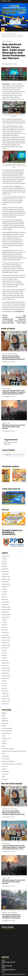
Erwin (14, 362)
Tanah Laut (5, 774)
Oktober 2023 (5, 642)
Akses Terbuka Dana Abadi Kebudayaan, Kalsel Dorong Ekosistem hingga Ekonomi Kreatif (13, 357)
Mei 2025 (4, 594)
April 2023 (4, 658)
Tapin (3, 776)
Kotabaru (4, 741)
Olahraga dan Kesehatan (8, 748)
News (3, 41)
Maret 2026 (5, 569)
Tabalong (4, 769)
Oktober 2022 (5, 673)
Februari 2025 (5, 602)
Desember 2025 (6, 576)
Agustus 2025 (5, 586)
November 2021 (6, 701)
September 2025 (6, 584)
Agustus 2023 (5, 647)
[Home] (3, 29)
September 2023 (6, 645)
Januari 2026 (5, 574)
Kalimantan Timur (6, 738)
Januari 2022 (5, 696)
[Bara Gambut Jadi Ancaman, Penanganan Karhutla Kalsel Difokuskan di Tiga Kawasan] (14, 900)
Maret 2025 (5, 599)
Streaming (4, 766)
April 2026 (4, 566)
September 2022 (6, 675)
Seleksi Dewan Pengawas (8, 761)
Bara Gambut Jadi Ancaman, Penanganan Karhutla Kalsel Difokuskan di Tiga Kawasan (11, 916)
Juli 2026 (4, 558)
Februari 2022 (5, 693)
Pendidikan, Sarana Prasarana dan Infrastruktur (14, 751)
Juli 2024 (4, 620)
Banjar (3, 715)
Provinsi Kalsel (8, 41)
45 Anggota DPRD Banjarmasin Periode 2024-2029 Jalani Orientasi (20, 319)
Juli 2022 (4, 681)
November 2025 (6, 579)
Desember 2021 (6, 698)
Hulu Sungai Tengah (7, 731)
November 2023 (6, 640)
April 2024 (4, 627)
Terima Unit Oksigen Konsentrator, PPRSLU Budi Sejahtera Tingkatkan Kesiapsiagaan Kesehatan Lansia (13, 392)
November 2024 (6, 609)
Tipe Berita (4, 779)
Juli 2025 (4, 589)
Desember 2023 (6, 637)
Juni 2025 (4, 592)
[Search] (26, 29)
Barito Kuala (5, 723)
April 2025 (4, 597)
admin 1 (15, 64)
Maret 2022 (5, 691)
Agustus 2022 (5, 678)
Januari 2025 (5, 604)
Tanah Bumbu (5, 771)
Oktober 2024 (5, 612)
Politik (3, 753)
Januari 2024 (5, 635)
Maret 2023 (5, 660)
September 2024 (6, 614)
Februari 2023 (5, 663)
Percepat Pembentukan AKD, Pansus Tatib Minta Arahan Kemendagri (8, 319)
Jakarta (4, 736)
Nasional (4, 743)
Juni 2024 (4, 622)
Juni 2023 (4, 653)
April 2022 (4, 688)
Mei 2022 (4, 686)
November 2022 (6, 670)
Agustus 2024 (5, 617)
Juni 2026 (4, 561)
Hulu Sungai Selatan (7, 728)
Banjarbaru (4, 353)
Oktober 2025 (5, 581)
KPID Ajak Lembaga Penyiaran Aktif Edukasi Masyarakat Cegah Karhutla (13, 426)
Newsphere (14, 974)
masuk (12, 442)
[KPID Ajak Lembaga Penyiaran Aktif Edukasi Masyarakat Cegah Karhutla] (14, 410)
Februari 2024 (5, 632)
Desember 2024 (6, 607)
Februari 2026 (5, 571)
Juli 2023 (4, 650)
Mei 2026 (4, 564)
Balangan (4, 713)
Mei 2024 (4, 625)
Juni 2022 (4, 683)
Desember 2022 (6, 668)
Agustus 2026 (5, 556)
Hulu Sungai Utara (6, 733)
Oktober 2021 (5, 703)
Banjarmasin (5, 720)
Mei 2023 (4, 655)
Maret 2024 (5, 630)
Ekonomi (4, 725)
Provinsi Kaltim (5, 759)
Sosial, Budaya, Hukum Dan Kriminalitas (12, 764)
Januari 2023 (5, 665)
